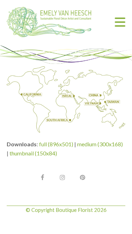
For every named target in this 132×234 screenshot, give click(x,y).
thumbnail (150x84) (33, 153)
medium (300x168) (100, 144)
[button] (120, 22)
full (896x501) (56, 144)
